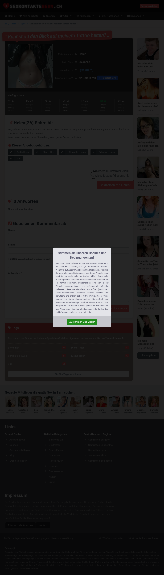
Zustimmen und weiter (82, 321)
